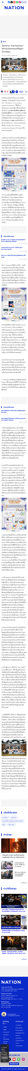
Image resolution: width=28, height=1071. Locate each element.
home (5, 1027)
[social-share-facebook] (9, 2)
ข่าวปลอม (5, 817)
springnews (19, 1038)
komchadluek (19, 1030)
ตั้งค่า (4, 1060)
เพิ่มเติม (5, 1054)
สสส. (3, 824)
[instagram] (23, 1060)
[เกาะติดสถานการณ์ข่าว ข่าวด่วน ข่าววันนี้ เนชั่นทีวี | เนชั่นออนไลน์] (14, 7)
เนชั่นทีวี (9, 1069)
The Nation (18, 1025)
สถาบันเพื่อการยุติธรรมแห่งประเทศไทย (12, 821)
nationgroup (19, 1028)
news (4, 1029)
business (6, 1035)
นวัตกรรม (13, 817)
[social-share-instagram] (20, 2)
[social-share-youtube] (14, 2)
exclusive (6, 1032)
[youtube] (14, 1060)
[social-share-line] (17, 2)
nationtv (18, 1035)
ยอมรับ (4, 1057)
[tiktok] (9, 1060)
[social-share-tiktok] (11, 2)
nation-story (5, 1042)
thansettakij (19, 1045)
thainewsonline (20, 1040)
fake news (11, 824)
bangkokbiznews (20, 1033)
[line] (18, 1060)
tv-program (6, 1038)
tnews (17, 1043)
